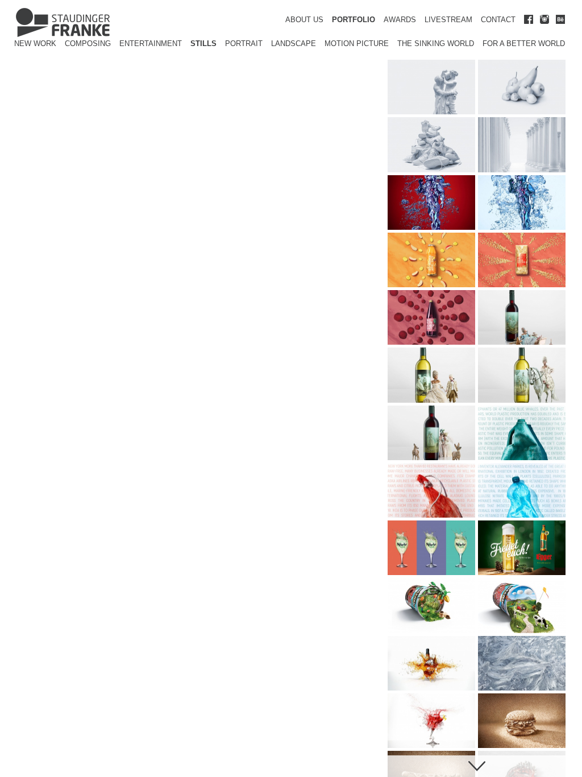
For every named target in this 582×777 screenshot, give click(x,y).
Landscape (293, 43)
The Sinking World (435, 43)
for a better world (524, 43)
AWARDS (400, 19)
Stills (203, 43)
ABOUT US (304, 19)
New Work (35, 43)
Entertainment (150, 43)
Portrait (244, 43)
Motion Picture (357, 43)
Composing (88, 43)
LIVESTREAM (448, 19)
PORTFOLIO (353, 19)
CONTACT (498, 19)
